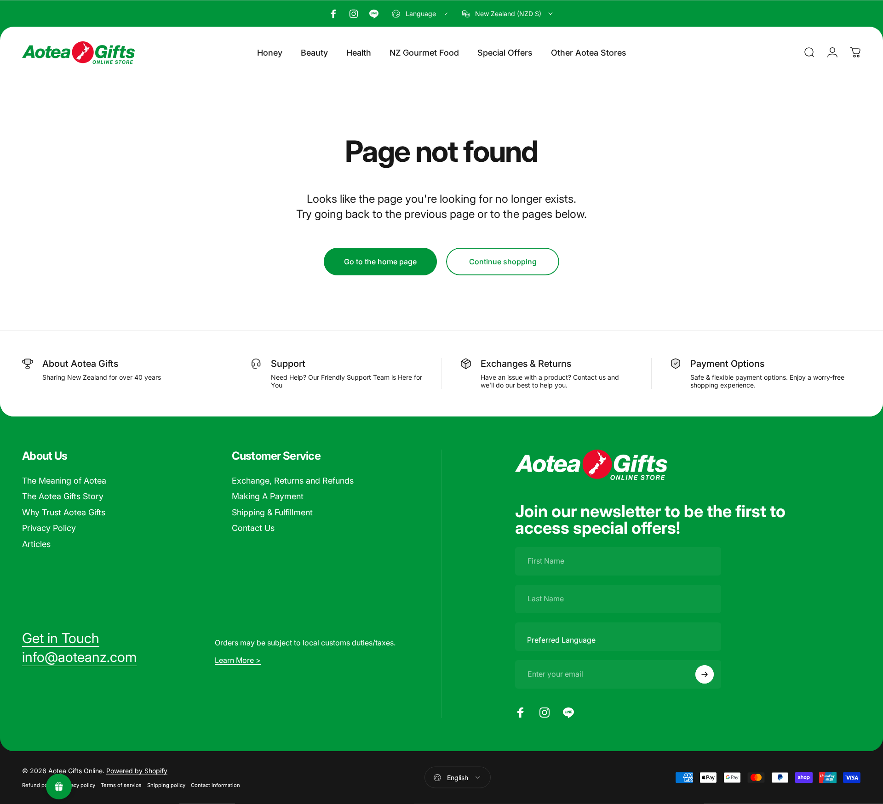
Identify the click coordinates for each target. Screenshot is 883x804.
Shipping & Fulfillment (272, 512)
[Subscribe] (704, 674)
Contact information (215, 785)
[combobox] (420, 14)
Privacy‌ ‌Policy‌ (49, 528)
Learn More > (238, 660)
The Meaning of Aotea (64, 480)
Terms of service (121, 785)
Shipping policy (166, 785)
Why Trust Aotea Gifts (63, 512)
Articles (36, 544)
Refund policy (39, 785)
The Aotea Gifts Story (62, 496)
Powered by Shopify (136, 771)
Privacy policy (78, 785)
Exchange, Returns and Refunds (293, 480)
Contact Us (253, 528)
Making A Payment (268, 496)
